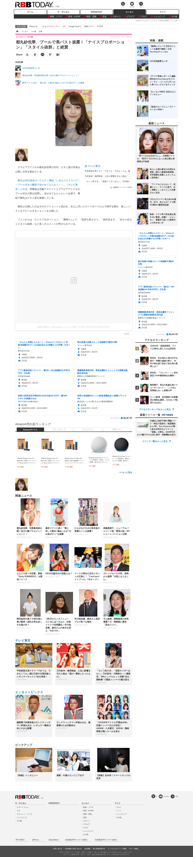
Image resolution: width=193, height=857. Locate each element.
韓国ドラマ (89, 26)
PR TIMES (20, 840)
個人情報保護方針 (99, 848)
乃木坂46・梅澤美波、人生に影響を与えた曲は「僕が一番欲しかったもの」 (118, 176)
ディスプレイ (88, 429)
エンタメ (130, 12)
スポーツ (117, 16)
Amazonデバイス (30, 430)
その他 (174, 16)
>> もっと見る (125, 472)
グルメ (118, 807)
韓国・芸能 (91, 16)
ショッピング (159, 16)
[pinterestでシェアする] (50, 55)
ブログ (144, 16)
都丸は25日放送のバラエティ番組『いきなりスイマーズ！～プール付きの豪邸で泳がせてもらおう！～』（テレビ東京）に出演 (47, 184)
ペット (118, 811)
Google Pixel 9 (75, 26)
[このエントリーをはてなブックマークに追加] (58, 55)
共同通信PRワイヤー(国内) (76, 840)
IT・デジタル (63, 12)
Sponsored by (115, 418)
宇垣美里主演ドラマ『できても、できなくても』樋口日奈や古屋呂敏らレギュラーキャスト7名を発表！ (131, 171)
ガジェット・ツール (24, 814)
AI (64, 26)
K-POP (100, 26)
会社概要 (87, 848)
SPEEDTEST (96, 12)
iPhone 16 (33, 26)
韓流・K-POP (74, 16)
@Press (35, 840)
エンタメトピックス (29, 692)
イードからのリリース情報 (117, 848)
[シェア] (35, 55)
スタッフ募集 (133, 848)
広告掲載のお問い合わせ (73, 848)
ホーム (30, 12)
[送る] (42, 55)
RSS (177, 796)
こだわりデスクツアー (50, 26)
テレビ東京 (94, 166)
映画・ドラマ (56, 16)
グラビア (131, 16)
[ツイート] (27, 55)
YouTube (166, 796)
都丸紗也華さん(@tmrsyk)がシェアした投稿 (56, 327)
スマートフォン (23, 807)
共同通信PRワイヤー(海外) (106, 840)
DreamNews (54, 840)
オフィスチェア (59, 429)
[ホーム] (17, 31)
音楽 (105, 16)
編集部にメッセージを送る (122, 187)
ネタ (18, 811)
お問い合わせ (57, 848)
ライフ (163, 12)
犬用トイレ (116, 429)
